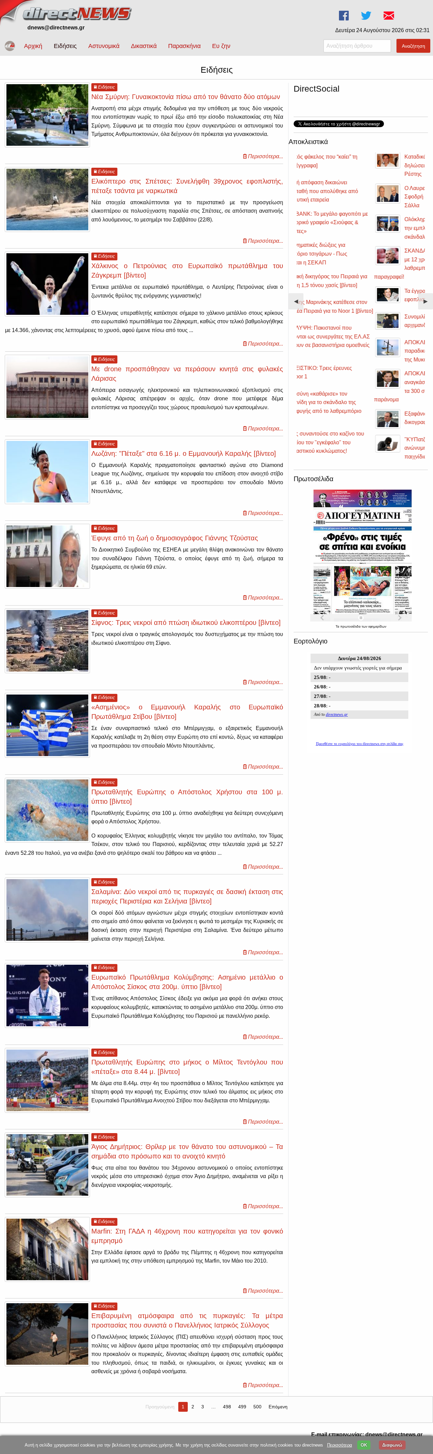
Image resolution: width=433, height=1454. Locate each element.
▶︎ (428, 303)
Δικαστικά (144, 46)
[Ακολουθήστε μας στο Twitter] (367, 15)
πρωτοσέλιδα (351, 626)
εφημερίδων (377, 626)
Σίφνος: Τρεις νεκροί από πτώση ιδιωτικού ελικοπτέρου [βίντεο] (186, 622)
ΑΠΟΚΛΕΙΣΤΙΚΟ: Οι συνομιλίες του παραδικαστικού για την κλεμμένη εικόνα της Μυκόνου (375, 350)
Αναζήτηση (413, 46)
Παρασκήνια (184, 46)
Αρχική (33, 46)
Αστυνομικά (103, 46)
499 (242, 1406)
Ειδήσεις (65, 46)
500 (257, 1406)
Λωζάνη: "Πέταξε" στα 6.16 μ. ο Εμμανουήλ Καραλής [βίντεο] (183, 453)
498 (227, 1406)
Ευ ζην (221, 46)
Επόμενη (278, 1406)
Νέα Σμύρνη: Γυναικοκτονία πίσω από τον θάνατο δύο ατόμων (185, 96)
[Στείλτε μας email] (389, 15)
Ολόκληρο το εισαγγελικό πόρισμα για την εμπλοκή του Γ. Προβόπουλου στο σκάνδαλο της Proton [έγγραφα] (372, 227)
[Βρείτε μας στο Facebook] (345, 15)
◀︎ (298, 303)
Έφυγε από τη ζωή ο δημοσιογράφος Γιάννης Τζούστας (174, 538)
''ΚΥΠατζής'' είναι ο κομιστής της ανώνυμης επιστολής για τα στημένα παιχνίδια (370, 448)
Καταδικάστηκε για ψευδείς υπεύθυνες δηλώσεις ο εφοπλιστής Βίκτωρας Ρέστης (373, 165)
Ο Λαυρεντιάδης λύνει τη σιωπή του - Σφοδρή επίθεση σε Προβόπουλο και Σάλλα (371, 196)
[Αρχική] (78, 13)
